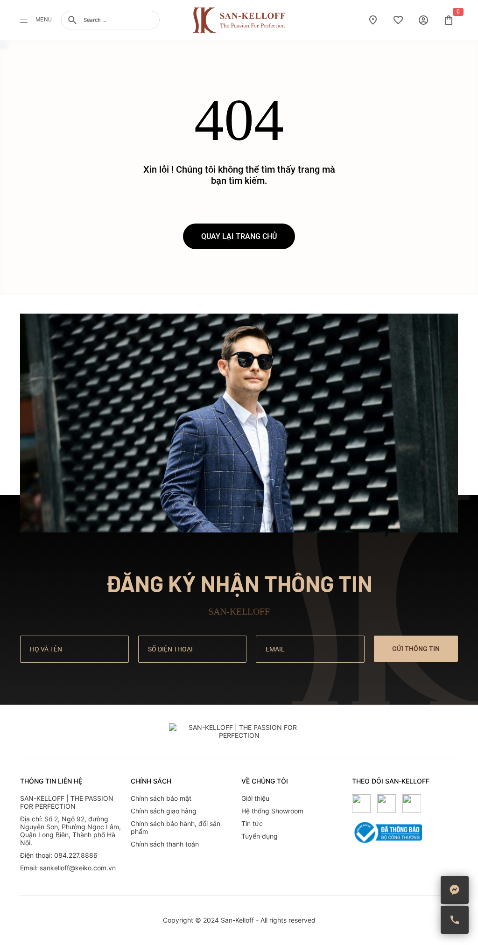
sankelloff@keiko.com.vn (78, 868)
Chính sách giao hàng (164, 811)
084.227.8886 (76, 855)
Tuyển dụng (259, 836)
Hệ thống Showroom (272, 811)
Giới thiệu (255, 798)
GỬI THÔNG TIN (416, 648)
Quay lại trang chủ (239, 236)
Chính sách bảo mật (161, 798)
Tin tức (252, 823)
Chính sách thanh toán (165, 844)
